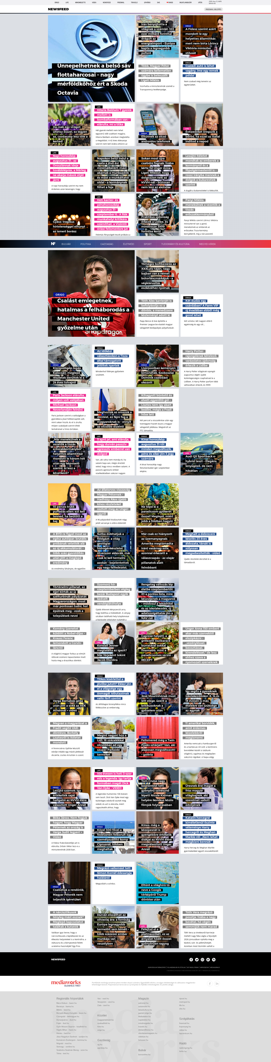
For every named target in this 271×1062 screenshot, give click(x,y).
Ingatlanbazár (186, 2)
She (158, 2)
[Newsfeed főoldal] (58, 959)
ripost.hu (183, 998)
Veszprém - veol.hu (106, 1002)
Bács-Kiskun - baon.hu (66, 1003)
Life (67, 2)
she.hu (182, 1009)
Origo (57, 2)
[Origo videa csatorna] (208, 959)
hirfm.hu (183, 1051)
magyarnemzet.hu (105, 1020)
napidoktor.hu (144, 1020)
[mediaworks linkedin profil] (217, 983)
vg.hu (99, 1044)
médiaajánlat (215, 967)
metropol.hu (184, 1002)
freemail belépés (213, 9)
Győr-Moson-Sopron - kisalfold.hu (71, 1026)
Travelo (134, 2)
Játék (200, 2)
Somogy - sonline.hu (65, 1046)
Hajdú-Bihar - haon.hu (66, 1030)
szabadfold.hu (103, 1023)
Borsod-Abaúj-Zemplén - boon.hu (71, 1013)
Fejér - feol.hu (62, 1023)
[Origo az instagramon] (202, 959)
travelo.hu (142, 1026)
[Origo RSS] (214, 959)
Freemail (120, 2)
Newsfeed (107, 2)
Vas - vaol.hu (103, 998)
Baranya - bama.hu (65, 1006)
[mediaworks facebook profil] (210, 983)
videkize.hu (143, 1036)
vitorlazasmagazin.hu (147, 1033)
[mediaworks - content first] (66, 983)
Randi (170, 2)
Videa (94, 2)
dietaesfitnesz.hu (145, 1030)
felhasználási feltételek (176, 967)
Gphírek (147, 2)
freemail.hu (184, 1023)
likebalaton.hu (144, 1016)
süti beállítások (192, 967)
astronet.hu (143, 1003)
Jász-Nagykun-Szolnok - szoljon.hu (72, 1036)
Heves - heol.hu (63, 1033)
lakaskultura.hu (145, 1010)
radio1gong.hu (185, 1048)
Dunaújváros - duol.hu (66, 1020)
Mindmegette (80, 2)
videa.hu (183, 1030)
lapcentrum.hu (185, 1033)
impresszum (204, 967)
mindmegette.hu (145, 1023)
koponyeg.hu (185, 1026)
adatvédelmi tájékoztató (157, 967)
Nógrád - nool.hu (64, 1043)
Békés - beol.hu (63, 1010)
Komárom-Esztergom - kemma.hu (71, 1040)
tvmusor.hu (143, 1040)
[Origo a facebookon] (191, 959)
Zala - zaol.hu (103, 1005)
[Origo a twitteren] (197, 959)
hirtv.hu (100, 1026)
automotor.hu (144, 1006)
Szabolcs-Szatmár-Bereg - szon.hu (72, 1050)
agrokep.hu (102, 1048)
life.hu (182, 1005)
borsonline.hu (144, 1054)
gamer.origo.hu (145, 1013)
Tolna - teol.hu (62, 1053)
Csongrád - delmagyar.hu (67, 1016)
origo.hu (101, 1030)
